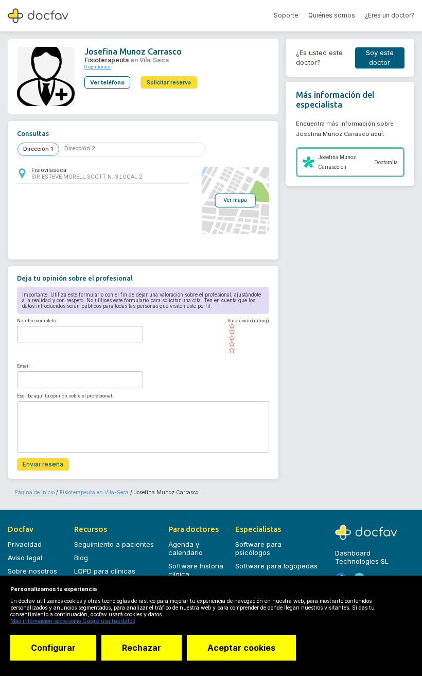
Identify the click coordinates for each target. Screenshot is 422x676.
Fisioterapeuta (106, 60)
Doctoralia (386, 162)
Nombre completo (36, 320)
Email (23, 366)
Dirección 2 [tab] (79, 148)
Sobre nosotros (32, 571)
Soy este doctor (380, 57)
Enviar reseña (43, 464)
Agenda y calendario (185, 548)
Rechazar (141, 648)
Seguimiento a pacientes (114, 544)
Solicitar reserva (169, 82)
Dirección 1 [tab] (38, 149)
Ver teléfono (107, 82)
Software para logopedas (276, 566)
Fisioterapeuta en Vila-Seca (94, 492)
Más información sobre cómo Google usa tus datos (72, 621)
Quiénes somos (331, 15)
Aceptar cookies (241, 648)
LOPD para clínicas (104, 571)
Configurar (53, 648)
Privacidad (25, 544)
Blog (81, 557)
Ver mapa (235, 200)
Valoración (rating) (248, 320)
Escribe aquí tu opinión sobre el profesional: (65, 395)
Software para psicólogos (258, 548)
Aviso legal (25, 557)
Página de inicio (34, 492)
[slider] (248, 338)
